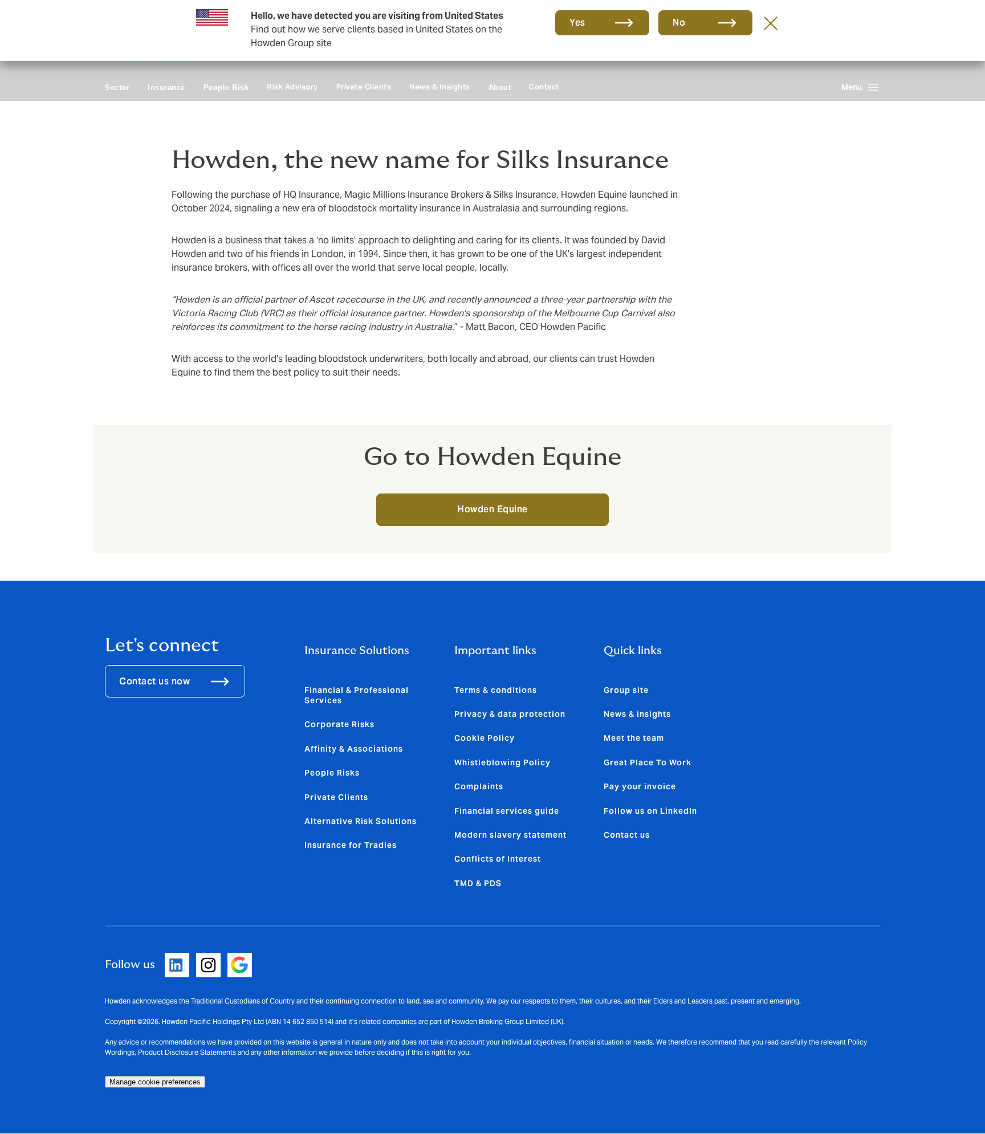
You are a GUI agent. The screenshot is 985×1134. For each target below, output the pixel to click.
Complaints (478, 786)
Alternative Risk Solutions (360, 821)
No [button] (679, 22)
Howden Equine (492, 509)
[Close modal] (770, 22)
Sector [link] (117, 87)
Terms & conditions (495, 690)
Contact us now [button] (154, 681)
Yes (577, 22)
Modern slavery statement (510, 835)
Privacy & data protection (509, 714)
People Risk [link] (226, 87)
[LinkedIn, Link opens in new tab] (177, 965)
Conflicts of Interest (497, 859)
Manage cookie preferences (155, 1082)
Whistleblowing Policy (502, 762)
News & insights (637, 714)
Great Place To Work (647, 762)
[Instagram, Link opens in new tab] (208, 965)
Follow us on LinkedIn (650, 811)
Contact (544, 87)
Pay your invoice (640, 786)
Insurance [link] (166, 87)
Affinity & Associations (353, 749)
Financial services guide (506, 811)
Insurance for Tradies (350, 845)
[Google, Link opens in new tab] (240, 965)
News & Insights (439, 87)
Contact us (627, 835)
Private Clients (364, 87)
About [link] (500, 87)
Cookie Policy (484, 738)
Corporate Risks (339, 724)
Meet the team (634, 738)
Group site (626, 690)
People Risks (332, 773)
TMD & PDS (478, 883)
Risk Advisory (292, 87)
